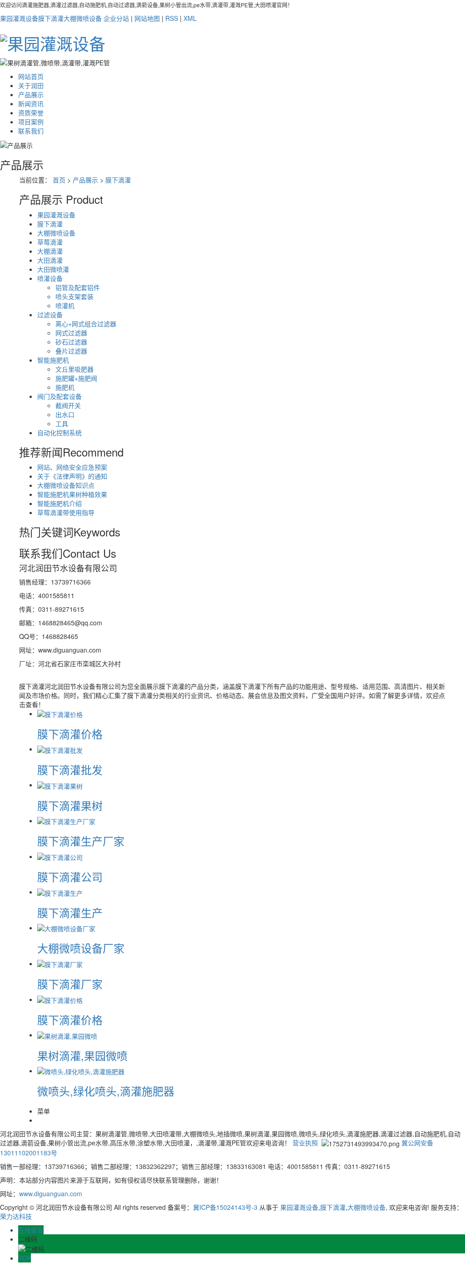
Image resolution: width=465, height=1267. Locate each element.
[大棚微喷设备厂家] (66, 927)
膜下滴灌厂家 (70, 984)
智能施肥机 (53, 359)
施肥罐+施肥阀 (76, 378)
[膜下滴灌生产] (60, 891)
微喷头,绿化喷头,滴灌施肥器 (105, 1091)
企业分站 (116, 18)
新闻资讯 (31, 103)
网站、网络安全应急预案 (72, 466)
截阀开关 (68, 405)
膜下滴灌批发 (70, 769)
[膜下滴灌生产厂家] (66, 820)
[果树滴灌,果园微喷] (67, 1034)
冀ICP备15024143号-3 (225, 1207)
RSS (171, 18)
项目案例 (31, 121)
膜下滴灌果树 (70, 805)
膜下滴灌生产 (70, 912)
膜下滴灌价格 (70, 734)
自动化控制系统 (59, 432)
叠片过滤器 (71, 350)
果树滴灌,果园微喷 (82, 1055)
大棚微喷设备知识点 (65, 485)
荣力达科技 (16, 1216)
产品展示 (31, 94)
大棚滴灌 (50, 250)
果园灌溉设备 (19, 18)
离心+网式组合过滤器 (85, 323)
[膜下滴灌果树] (60, 784)
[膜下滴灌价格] (60, 713)
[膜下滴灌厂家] (60, 963)
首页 (59, 179)
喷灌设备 (50, 278)
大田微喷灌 (53, 269)
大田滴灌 (50, 260)
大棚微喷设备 (83, 18)
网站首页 (31, 76)
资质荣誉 (31, 112)
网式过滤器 (71, 332)
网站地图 (147, 18)
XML (190, 18)
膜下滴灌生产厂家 (80, 841)
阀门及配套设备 (59, 396)
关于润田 (31, 85)
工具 (61, 423)
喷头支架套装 (74, 296)
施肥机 (64, 387)
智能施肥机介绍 (59, 503)
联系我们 (31, 130)
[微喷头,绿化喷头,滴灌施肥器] (80, 1070)
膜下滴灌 (51, 18)
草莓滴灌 (50, 241)
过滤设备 (50, 314)
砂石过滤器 (71, 341)
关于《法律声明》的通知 (72, 476)
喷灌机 (64, 305)
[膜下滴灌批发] (60, 748)
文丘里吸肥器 (74, 368)
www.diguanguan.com (50, 1193)
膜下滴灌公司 (70, 876)
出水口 (64, 414)
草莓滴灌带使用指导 (65, 512)
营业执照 (305, 1142)
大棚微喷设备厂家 (80, 948)
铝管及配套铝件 (77, 287)
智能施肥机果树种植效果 (72, 494)
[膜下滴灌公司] (60, 856)
